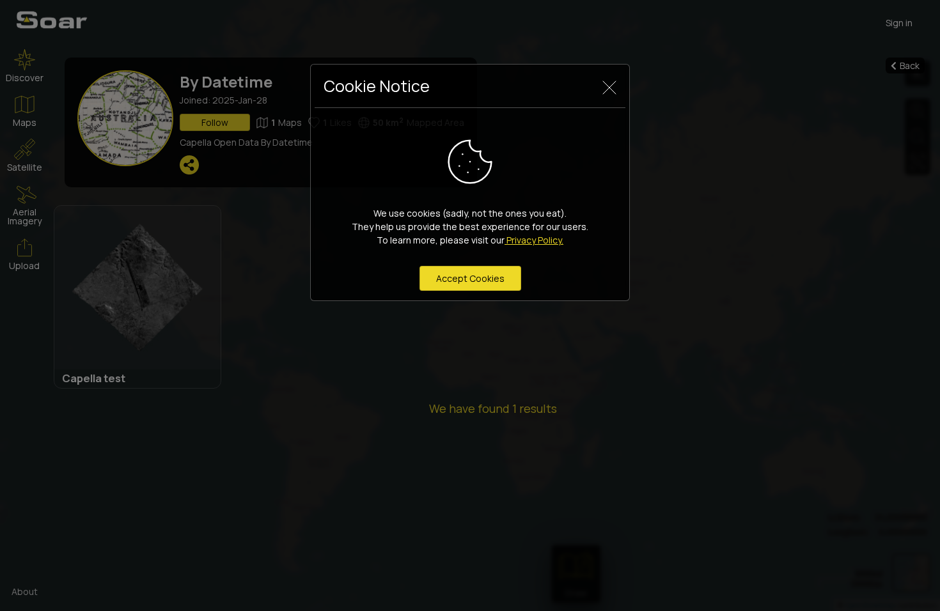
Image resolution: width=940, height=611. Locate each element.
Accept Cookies (470, 278)
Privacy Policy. (534, 240)
